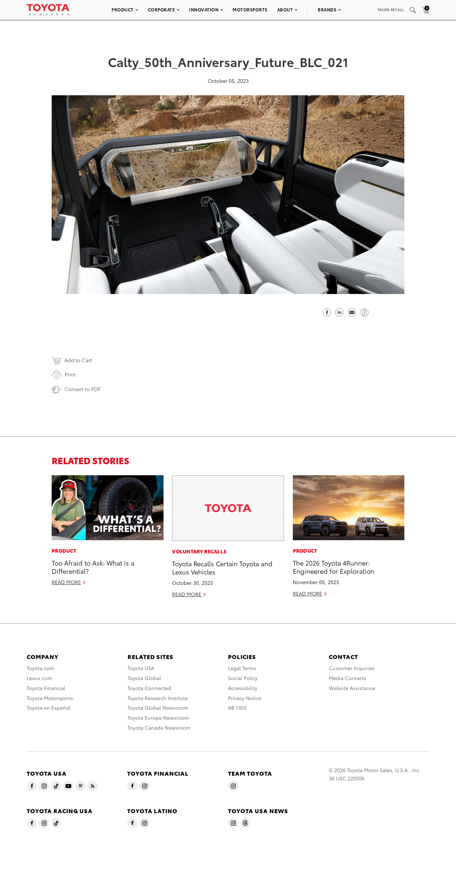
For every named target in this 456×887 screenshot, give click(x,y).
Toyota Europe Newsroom (158, 717)
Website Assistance (352, 687)
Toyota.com (40, 667)
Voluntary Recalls (199, 551)
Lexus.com (39, 677)
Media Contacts (347, 677)
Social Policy (243, 677)
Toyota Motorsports (50, 697)
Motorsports (250, 9)
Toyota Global (144, 677)
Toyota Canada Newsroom (159, 727)
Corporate (161, 9)
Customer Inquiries (352, 667)
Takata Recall (391, 9)
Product (123, 9)
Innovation (203, 9)
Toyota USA (141, 667)
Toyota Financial (46, 687)
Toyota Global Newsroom (158, 707)
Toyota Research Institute (158, 697)
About (285, 9)
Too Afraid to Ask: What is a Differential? (93, 566)
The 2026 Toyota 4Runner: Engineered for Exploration (333, 566)
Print (70, 374)
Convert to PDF (82, 388)
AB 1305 (237, 707)
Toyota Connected (149, 687)
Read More (66, 582)
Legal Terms (242, 667)
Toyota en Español (49, 707)
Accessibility (242, 687)
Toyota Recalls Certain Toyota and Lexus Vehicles (222, 567)
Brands (327, 9)
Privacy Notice (244, 697)
